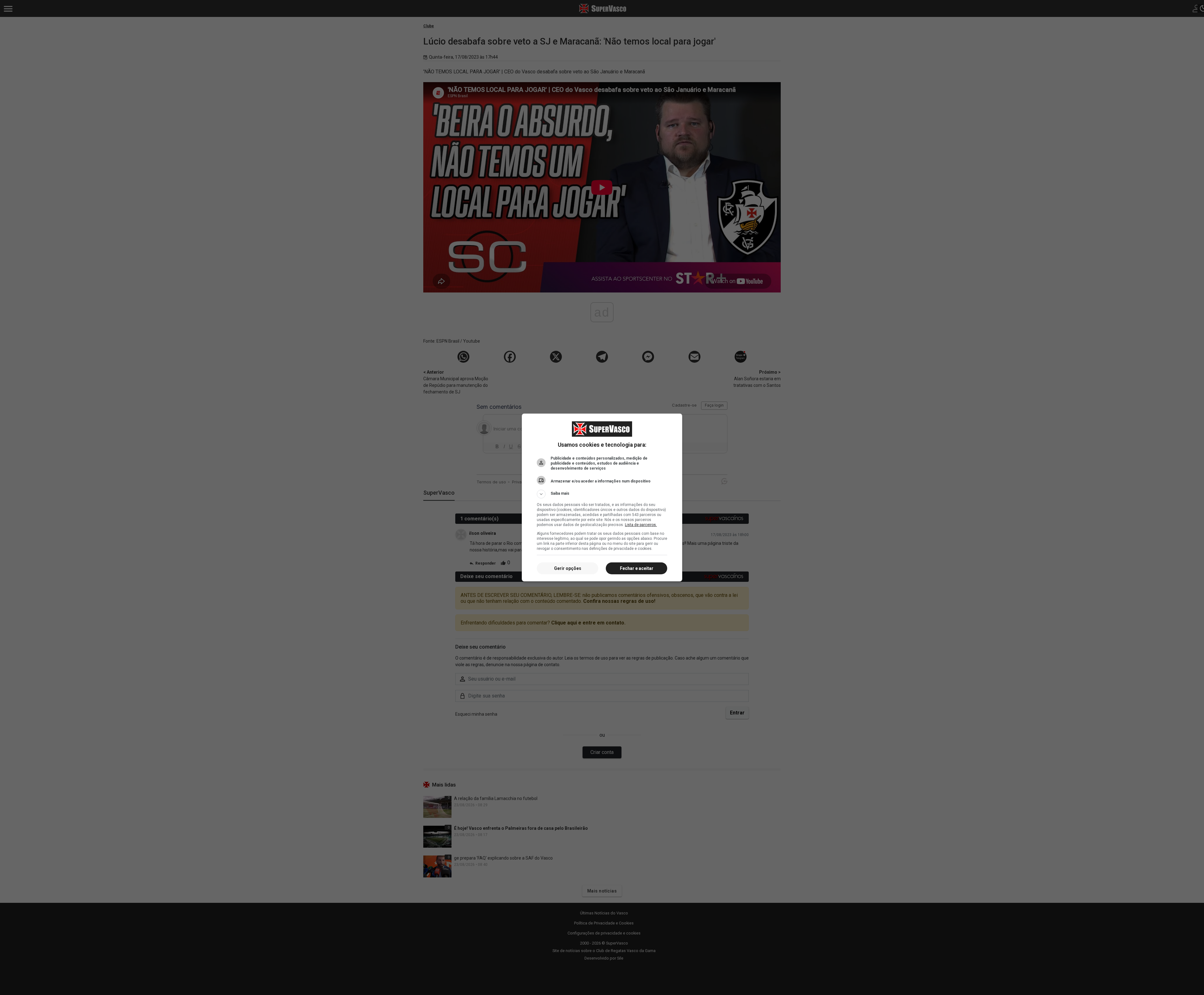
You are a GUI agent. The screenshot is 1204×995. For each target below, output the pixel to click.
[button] (602, 494)
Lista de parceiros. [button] (641, 525)
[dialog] (602, 497)
